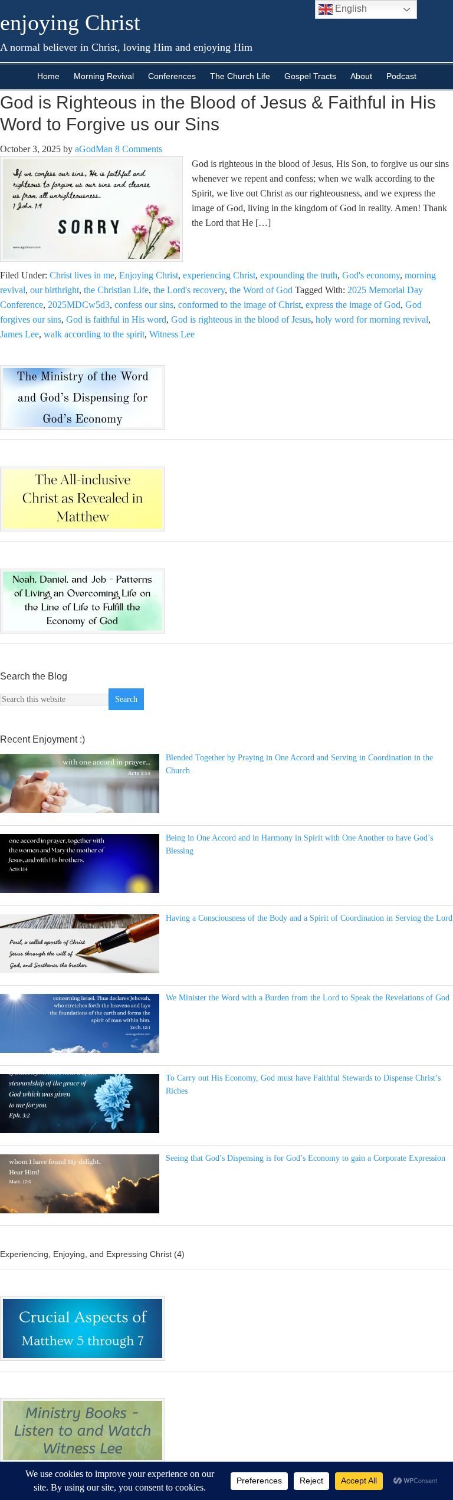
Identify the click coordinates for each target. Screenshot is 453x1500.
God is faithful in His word (116, 319)
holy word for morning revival (372, 319)
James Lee (19, 334)
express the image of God (353, 305)
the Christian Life (116, 290)
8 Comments (138, 149)
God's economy (371, 275)
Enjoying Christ (148, 275)
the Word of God (261, 290)
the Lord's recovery (189, 290)
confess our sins (143, 305)
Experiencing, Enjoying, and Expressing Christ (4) (92, 1254)
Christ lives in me (82, 275)
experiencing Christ (219, 275)
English (350, 9)
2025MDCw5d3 (79, 305)
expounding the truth (298, 275)
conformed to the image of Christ (239, 305)
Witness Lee (172, 334)
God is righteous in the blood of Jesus (241, 319)
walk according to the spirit (94, 334)
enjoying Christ (70, 22)
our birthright (54, 290)
